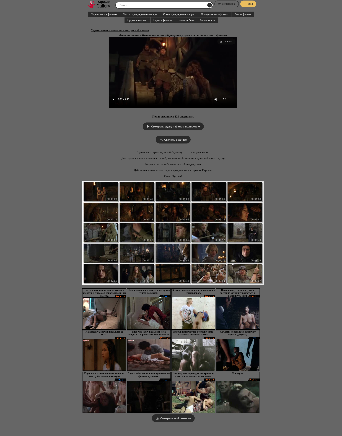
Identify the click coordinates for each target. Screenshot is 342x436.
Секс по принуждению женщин (140, 14)
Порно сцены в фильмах (104, 14)
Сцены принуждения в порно (179, 14)
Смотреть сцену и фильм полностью (175, 126)
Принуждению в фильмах (215, 14)
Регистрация (228, 3)
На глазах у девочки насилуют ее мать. (104, 333)
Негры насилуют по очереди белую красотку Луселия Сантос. (193, 333)
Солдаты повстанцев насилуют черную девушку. (238, 333)
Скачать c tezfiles (175, 139)
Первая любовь (186, 20)
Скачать (228, 41)
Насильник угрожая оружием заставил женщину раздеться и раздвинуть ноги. (237, 293)
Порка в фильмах (162, 20)
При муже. (238, 373)
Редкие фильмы (243, 14)
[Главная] (100, 7)
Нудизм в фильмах (137, 20)
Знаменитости (207, 20)
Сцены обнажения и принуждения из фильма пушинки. (149, 375)
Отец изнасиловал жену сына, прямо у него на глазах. (149, 291)
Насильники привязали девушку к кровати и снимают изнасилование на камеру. (104, 293)
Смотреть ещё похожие (175, 418)
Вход (250, 3)
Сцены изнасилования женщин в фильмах (120, 30)
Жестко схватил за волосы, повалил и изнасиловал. (193, 291)
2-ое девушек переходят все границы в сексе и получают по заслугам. (193, 375)
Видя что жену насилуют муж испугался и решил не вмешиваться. (149, 333)
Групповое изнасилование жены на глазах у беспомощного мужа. (104, 375)
